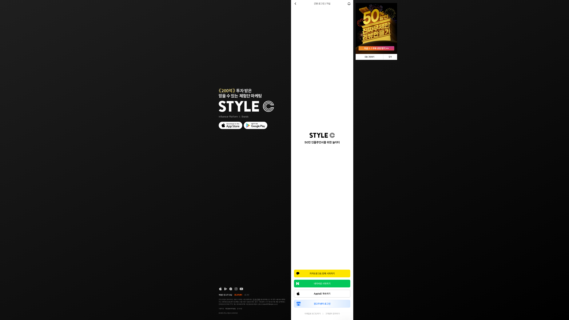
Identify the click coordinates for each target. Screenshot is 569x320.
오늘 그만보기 (369, 57)
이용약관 (221, 308)
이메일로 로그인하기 (313, 313)
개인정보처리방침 (230, 308)
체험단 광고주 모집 (225, 295)
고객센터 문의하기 (332, 313)
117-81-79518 (256, 299)
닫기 (390, 57)
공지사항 (239, 308)
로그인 (246, 295)
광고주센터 (238, 295)
